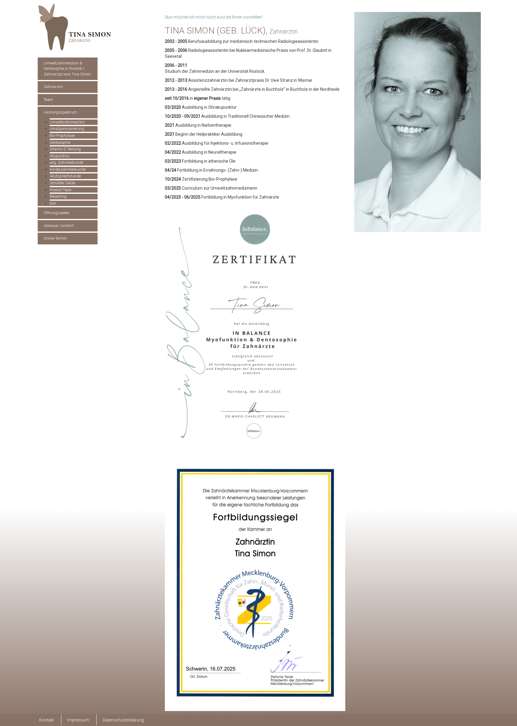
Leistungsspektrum (60, 112)
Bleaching (58, 196)
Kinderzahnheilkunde (68, 169)
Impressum (78, 720)
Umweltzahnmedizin (67, 122)
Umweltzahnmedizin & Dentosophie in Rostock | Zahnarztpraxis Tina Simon (67, 68)
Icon (53, 203)
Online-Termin (55, 238)
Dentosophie (60, 142)
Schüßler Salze (62, 183)
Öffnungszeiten (56, 213)
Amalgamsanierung (67, 128)
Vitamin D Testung (65, 149)
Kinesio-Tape (60, 189)
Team (48, 99)
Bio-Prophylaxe (62, 135)
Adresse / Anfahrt (59, 225)
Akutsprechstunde (65, 176)
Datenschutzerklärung (123, 720)
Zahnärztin (53, 86)
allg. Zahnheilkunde (66, 162)
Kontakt (46, 720)
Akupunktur (60, 156)
